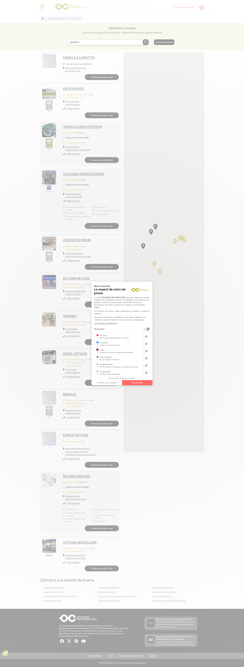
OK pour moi (137, 383)
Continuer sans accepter (107, 383)
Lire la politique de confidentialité (105, 323)
